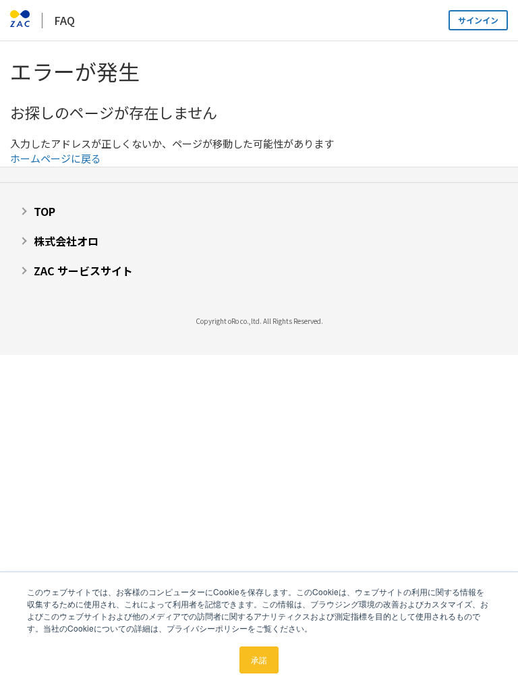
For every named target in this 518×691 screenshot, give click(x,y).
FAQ (64, 20)
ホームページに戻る (55, 158)
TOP (44, 211)
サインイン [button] (478, 20)
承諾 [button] (259, 659)
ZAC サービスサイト (83, 270)
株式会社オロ (66, 241)
